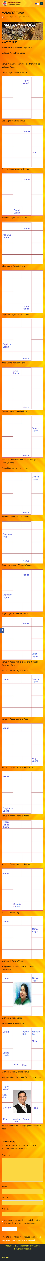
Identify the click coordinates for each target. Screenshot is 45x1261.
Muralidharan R (10, 17)
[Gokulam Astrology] (11, 3)
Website (5, 1209)
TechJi (28, 1249)
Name (5, 1186)
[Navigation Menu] (41, 3)
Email (5, 1197)
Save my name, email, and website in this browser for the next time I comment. (22, 1221)
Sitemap (5, 1257)
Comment (7, 1155)
